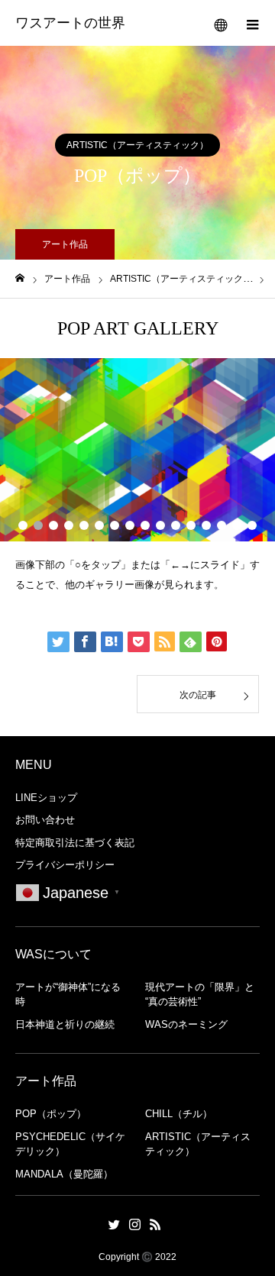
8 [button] (129, 525)
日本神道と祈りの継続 (65, 1024)
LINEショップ (46, 797)
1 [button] (23, 525)
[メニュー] (252, 23)
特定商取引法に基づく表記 (74, 842)
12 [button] (191, 525)
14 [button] (221, 525)
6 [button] (99, 525)
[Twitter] (114, 1224)
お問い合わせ (45, 819)
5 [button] (84, 525)
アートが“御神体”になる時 (68, 994)
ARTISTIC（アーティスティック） (137, 145)
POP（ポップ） (50, 1113)
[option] (137, 449)
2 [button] (38, 525)
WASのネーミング (186, 1024)
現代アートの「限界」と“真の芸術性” (199, 994)
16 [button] (252, 525)
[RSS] (155, 1224)
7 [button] (114, 525)
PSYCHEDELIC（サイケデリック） (70, 1144)
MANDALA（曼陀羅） (64, 1174)
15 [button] (236, 525)
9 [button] (145, 525)
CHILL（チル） (178, 1113)
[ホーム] (19, 278)
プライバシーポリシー (65, 865)
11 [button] (175, 525)
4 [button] (68, 525)
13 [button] (206, 525)
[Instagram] (135, 1224)
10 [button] (160, 525)
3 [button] (53, 525)
